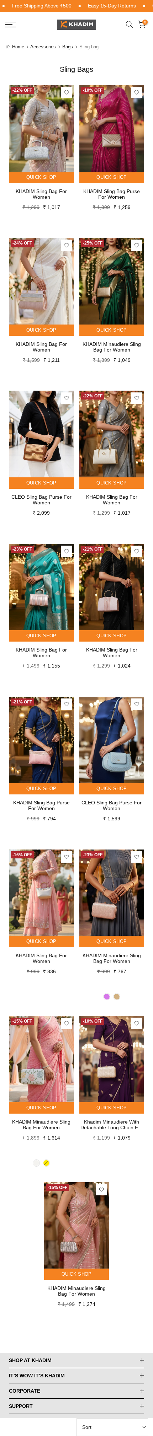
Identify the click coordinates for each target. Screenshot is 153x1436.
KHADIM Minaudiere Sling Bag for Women (112, 347)
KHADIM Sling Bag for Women (41, 194)
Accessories (43, 46)
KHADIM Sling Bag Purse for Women (111, 194)
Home (18, 46)
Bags (68, 46)
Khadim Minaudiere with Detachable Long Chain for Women (111, 1124)
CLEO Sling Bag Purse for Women (41, 499)
